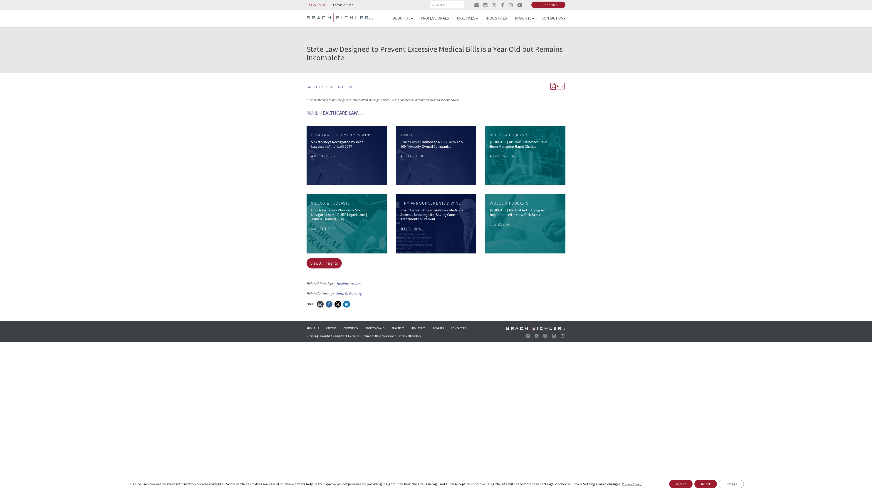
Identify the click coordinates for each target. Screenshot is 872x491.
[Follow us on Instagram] (554, 335)
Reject (705, 484)
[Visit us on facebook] (502, 5)
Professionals (435, 18)
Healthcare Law (349, 283)
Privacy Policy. (632, 484)
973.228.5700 (317, 5)
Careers (331, 328)
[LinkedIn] (346, 303)
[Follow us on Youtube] (562, 335)
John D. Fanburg (349, 293)
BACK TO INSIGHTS (320, 87)
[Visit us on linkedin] (485, 5)
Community (350, 328)
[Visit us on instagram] (511, 5)
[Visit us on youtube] (520, 5)
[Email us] (476, 5)
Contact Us (552, 18)
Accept (681, 484)
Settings (731, 484)
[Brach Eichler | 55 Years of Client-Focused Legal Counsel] (340, 17)
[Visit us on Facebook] (545, 335)
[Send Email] (320, 303)
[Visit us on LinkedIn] (528, 335)
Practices (466, 18)
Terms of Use (342, 5)
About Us (402, 18)
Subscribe (548, 5)
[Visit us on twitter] (494, 5)
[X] (337, 303)
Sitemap (312, 336)
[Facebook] (329, 303)
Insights (523, 18)
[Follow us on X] (536, 335)
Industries (496, 18)
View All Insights (324, 263)
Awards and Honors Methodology (401, 336)
